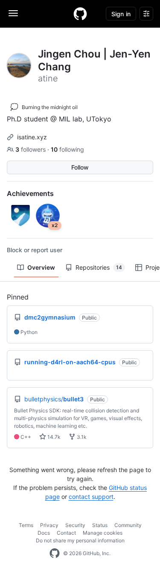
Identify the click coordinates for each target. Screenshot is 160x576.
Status (100, 525)
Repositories (99, 267)
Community (128, 525)
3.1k (81, 437)
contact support (91, 496)
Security (75, 525)
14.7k (53, 437)
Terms (26, 525)
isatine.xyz (32, 137)
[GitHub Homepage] (54, 553)
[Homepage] (80, 13)
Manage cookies (102, 533)
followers (31, 149)
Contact (66, 533)
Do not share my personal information (80, 540)
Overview (41, 267)
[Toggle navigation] (13, 13)
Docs (44, 533)
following (67, 149)
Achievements (30, 193)
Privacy (49, 525)
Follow (80, 167)
